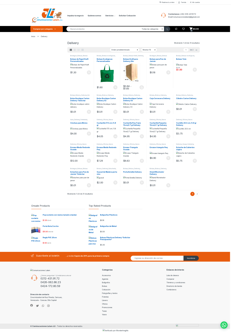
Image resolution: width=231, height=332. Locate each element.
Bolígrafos (106, 282)
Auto (71, 119)
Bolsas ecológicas (108, 56)
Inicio (33, 36)
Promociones (107, 307)
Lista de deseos (173, 275)
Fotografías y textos (109, 293)
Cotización (106, 290)
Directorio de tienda (174, 286)
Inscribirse (191, 258)
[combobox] (103, 28)
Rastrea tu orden (168, 2)
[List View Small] (82, 50)
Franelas (105, 297)
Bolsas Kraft (133, 56)
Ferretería (83, 119)
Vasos (111, 119)
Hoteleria (190, 144)
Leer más (115, 136)
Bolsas (79, 56)
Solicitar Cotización (127, 16)
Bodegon (73, 56)
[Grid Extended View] (75, 50)
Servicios (109, 16)
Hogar (185, 144)
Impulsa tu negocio (75, 16)
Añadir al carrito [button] (88, 72)
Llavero (105, 300)
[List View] (78, 50)
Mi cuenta (196, 2)
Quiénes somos (94, 16)
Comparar (170, 279)
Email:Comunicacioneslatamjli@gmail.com (184, 17)
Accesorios (106, 275)
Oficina (105, 119)
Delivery (140, 56)
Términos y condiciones (176, 282)
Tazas (104, 311)
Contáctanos (173, 14)
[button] (224, 325)
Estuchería (112, 168)
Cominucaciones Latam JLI (43, 326)
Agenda (105, 279)
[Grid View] (71, 50)
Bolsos (78, 95)
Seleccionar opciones (139, 87)
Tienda (183, 2)
